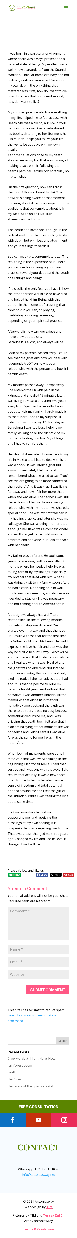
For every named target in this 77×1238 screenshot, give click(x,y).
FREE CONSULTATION (38, 1106)
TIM (49, 1207)
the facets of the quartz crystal (30, 1086)
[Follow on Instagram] (64, 1119)
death (12, 1072)
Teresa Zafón (53, 1215)
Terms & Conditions (38, 1229)
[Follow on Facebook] (13, 1119)
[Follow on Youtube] (38, 1119)
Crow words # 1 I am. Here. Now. (32, 1058)
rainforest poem (20, 1065)
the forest (15, 1079)
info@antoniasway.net (38, 1174)
